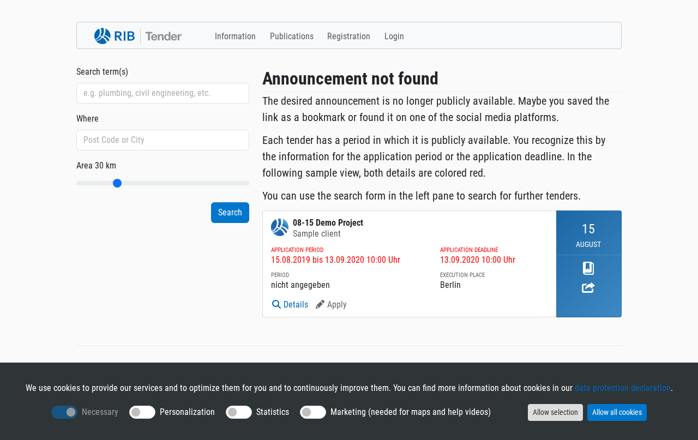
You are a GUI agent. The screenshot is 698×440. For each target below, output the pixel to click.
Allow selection (555, 412)
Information (235, 36)
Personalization (187, 412)
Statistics (272, 412)
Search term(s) (102, 72)
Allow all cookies (617, 412)
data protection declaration (623, 388)
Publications (292, 36)
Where (87, 118)
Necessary (100, 412)
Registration (348, 36)
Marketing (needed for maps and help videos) (410, 412)
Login (394, 36)
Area (96, 165)
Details (296, 304)
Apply (337, 304)
